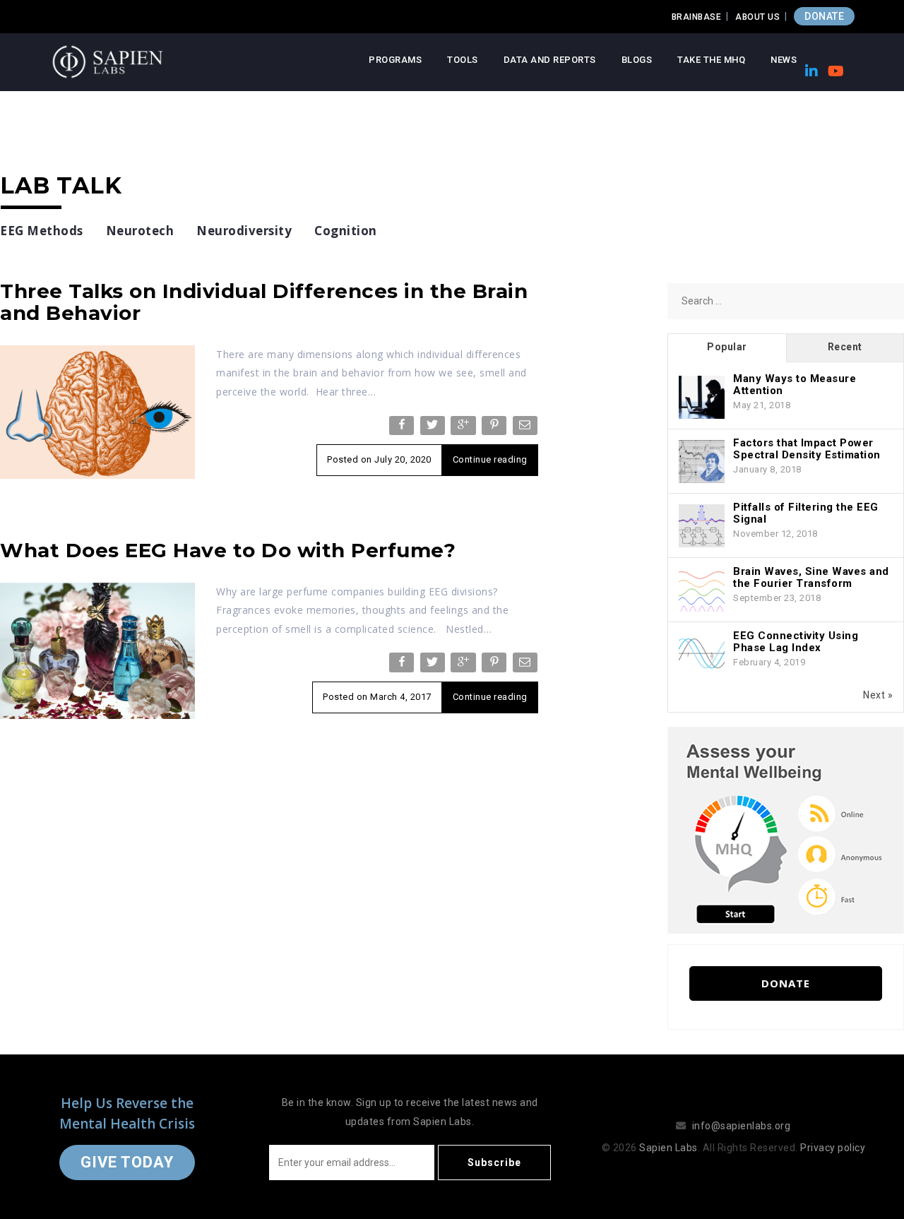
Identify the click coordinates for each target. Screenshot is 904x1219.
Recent (845, 346)
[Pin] (495, 428)
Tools (462, 59)
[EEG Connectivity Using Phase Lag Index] (702, 654)
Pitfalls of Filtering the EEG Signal (806, 513)
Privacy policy (832, 1147)
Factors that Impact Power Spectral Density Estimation (807, 448)
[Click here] (785, 829)
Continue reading (490, 459)
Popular (727, 346)
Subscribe (494, 1162)
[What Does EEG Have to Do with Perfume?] (97, 649)
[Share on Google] (464, 428)
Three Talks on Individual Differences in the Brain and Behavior (264, 302)
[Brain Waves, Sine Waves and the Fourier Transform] (702, 590)
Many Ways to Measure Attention (794, 384)
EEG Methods (41, 230)
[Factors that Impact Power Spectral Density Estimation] (702, 462)
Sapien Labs (668, 1147)
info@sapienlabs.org (741, 1125)
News (784, 59)
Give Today (127, 1162)
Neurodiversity (244, 230)
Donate (785, 983)
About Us (757, 17)
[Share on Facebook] (403, 428)
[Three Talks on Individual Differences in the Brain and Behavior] (97, 411)
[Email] (526, 428)
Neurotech (140, 230)
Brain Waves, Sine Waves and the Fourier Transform (811, 577)
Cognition (345, 230)
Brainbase (697, 17)
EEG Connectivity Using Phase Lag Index (795, 641)
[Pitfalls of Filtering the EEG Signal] (702, 526)
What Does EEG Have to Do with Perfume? (228, 550)
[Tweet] (434, 428)
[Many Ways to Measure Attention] (702, 397)
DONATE (824, 16)
